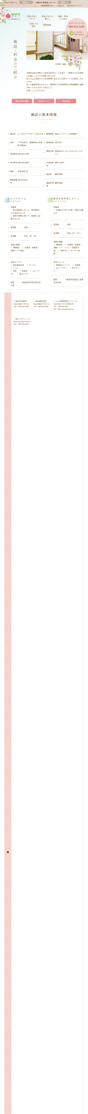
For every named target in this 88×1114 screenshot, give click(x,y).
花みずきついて (32, 17)
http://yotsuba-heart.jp (65, 309)
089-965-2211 (63, 306)
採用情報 (47, 25)
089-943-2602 (43, 306)
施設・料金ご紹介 (63, 17)
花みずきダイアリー (74, 6)
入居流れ (33, 25)
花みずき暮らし (47, 17)
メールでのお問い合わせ (79, 33)
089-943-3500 (23, 306)
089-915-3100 (76, 26)
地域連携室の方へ (47, 6)
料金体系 (66, 101)
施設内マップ (44, 101)
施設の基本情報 (22, 101)
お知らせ (61, 6)
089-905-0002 (23, 324)
